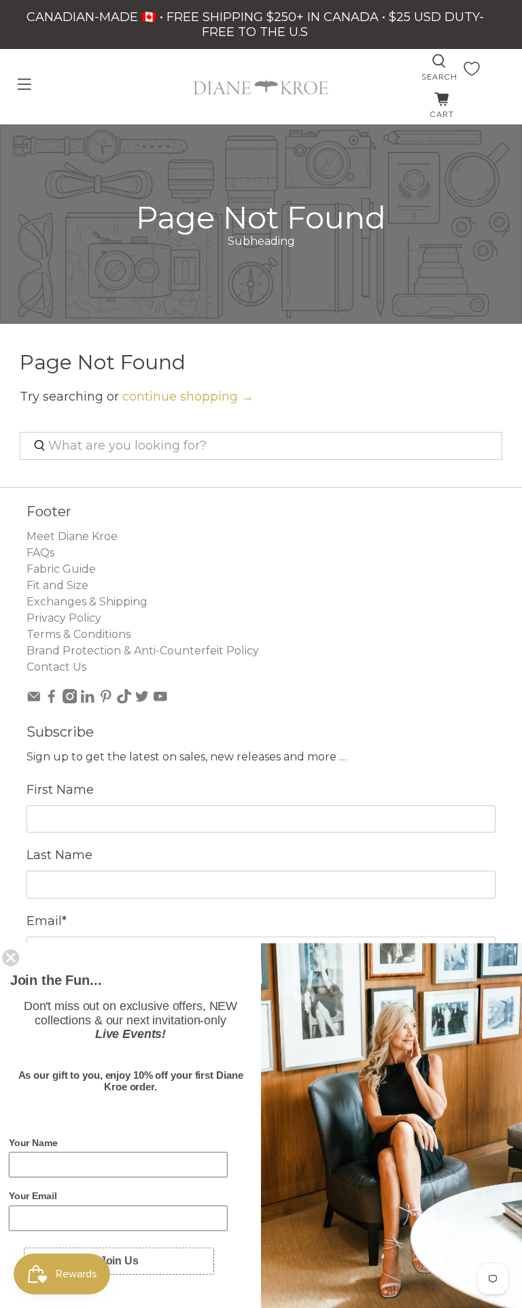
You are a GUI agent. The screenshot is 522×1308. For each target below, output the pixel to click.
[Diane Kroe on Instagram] (70, 699)
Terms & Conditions (78, 634)
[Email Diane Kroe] (34, 699)
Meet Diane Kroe (72, 536)
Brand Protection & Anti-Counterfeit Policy (143, 650)
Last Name (59, 855)
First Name (60, 789)
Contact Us (56, 666)
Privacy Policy (64, 617)
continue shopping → (188, 396)
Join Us (119, 1261)
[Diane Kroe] (261, 87)
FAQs (40, 552)
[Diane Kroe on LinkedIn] (87, 699)
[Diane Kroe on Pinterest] (106, 699)
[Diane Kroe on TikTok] (124, 699)
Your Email (33, 1196)
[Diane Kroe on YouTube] (160, 699)
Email (47, 920)
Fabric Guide (61, 569)
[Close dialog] (10, 957)
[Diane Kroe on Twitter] (142, 699)
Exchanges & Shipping (87, 601)
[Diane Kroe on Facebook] (51, 699)
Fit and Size (57, 585)
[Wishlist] (472, 68)
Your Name (33, 1142)
